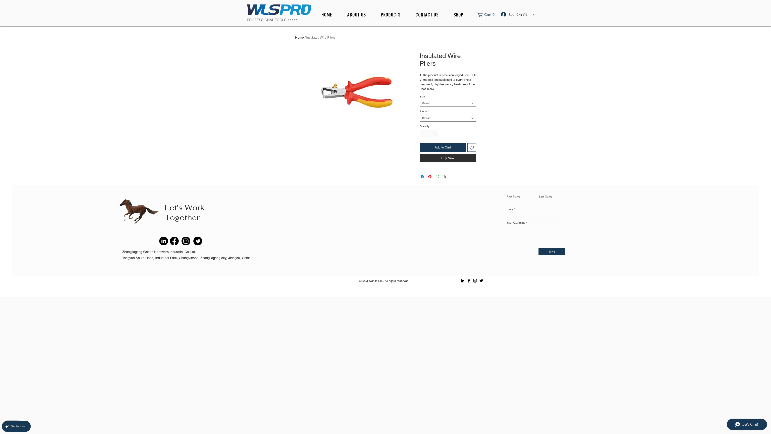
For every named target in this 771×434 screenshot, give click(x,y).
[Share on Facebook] (422, 176)
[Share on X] (445, 176)
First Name (514, 196)
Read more (427, 88)
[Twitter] (481, 280)
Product (425, 111)
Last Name (546, 196)
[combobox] (448, 103)
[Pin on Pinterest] (429, 176)
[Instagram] (475, 280)
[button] (491, 14)
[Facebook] (468, 280)
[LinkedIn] (462, 280)
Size (423, 96)
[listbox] (526, 15)
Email (510, 209)
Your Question (516, 222)
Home (299, 37)
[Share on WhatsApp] (437, 176)
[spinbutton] (429, 133)
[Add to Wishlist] (471, 147)
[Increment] (435, 133)
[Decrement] (422, 133)
